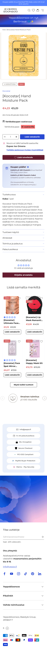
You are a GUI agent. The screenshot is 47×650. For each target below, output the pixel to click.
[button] (37, 10)
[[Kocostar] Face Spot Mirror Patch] (12, 348)
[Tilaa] (40, 537)
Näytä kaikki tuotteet (23, 385)
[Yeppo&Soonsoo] (23, 499)
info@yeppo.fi (10, 566)
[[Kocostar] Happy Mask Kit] (34, 348)
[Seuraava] (44, 398)
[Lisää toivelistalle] (19, 298)
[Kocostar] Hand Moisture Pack (18, 30)
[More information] (28, 167)
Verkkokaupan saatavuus (18, 121)
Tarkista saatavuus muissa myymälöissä (25, 150)
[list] (23, 56)
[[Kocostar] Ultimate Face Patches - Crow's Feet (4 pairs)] (12, 305)
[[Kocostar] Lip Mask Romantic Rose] (34, 305)
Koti (4, 30)
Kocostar (6, 91)
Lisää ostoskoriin (32, 137)
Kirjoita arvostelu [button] (23, 275)
